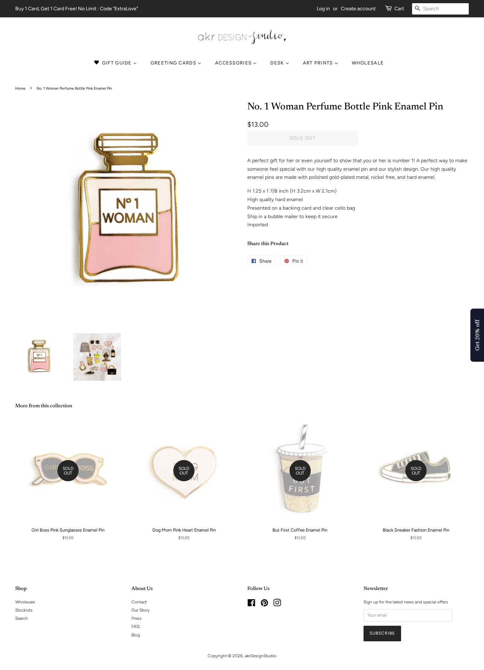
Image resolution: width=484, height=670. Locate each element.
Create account (358, 9)
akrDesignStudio (260, 655)
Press (136, 618)
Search (21, 618)
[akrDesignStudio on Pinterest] (264, 604)
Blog (135, 634)
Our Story (140, 610)
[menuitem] (118, 62)
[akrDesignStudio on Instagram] (277, 604)
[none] (369, 62)
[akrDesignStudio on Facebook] (251, 604)
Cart (399, 9)
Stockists (24, 610)
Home (20, 88)
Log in (323, 9)
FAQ (135, 626)
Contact (139, 602)
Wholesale (25, 602)
